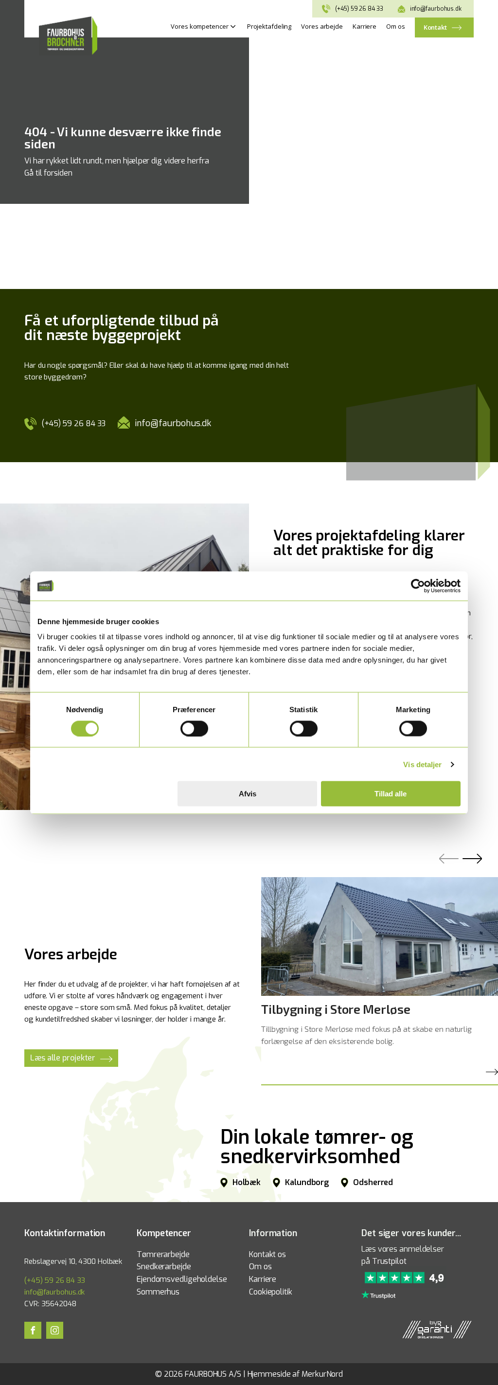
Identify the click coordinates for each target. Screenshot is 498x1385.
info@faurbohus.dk (436, 9)
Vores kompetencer (199, 26)
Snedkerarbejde (164, 1266)
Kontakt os (267, 1254)
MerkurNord (322, 1374)
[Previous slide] (450, 865)
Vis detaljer (422, 764)
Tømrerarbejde (163, 1254)
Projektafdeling (269, 26)
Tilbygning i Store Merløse (335, 1009)
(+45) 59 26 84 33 (359, 9)
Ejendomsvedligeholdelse (182, 1279)
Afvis (247, 794)
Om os (395, 26)
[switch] (194, 728)
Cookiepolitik (270, 1292)
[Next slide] (474, 865)
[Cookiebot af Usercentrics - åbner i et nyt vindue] (418, 585)
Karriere (364, 26)
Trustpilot (389, 1261)
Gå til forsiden (48, 173)
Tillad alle (390, 794)
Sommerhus (158, 1292)
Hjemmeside (269, 1374)
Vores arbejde (322, 26)
